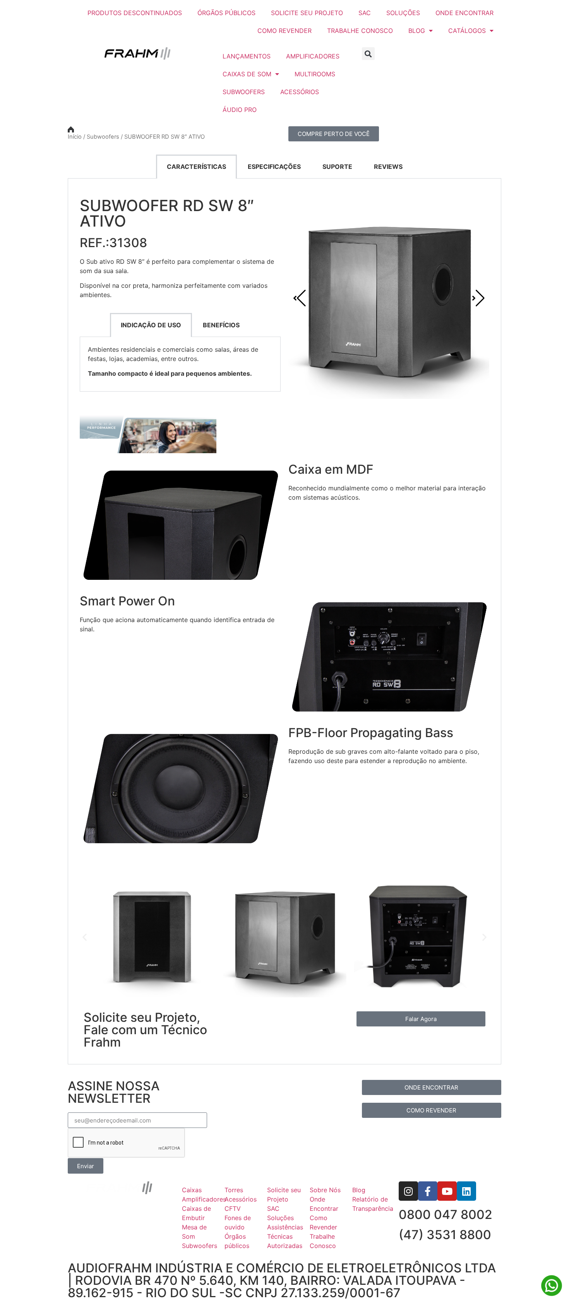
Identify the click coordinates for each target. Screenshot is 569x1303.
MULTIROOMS (315, 74)
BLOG (416, 30)
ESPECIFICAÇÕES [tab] (274, 166)
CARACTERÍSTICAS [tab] (196, 166)
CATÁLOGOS (467, 30)
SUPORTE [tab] (337, 166)
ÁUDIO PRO (240, 109)
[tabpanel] (284, 621)
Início (75, 136)
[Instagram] (408, 1191)
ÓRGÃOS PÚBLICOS (226, 13)
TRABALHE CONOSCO (360, 30)
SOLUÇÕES (403, 13)
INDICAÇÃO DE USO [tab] (151, 325)
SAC (364, 13)
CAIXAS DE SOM (247, 74)
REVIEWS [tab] (388, 166)
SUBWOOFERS (244, 92)
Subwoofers (103, 136)
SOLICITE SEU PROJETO (307, 13)
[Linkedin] (466, 1191)
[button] (368, 53)
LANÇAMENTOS (247, 56)
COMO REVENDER (284, 30)
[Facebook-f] (427, 1191)
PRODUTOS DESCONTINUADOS (134, 13)
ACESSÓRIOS (299, 92)
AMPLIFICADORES (312, 56)
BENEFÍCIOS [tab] (221, 325)
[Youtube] (447, 1191)
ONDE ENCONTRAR (464, 13)
